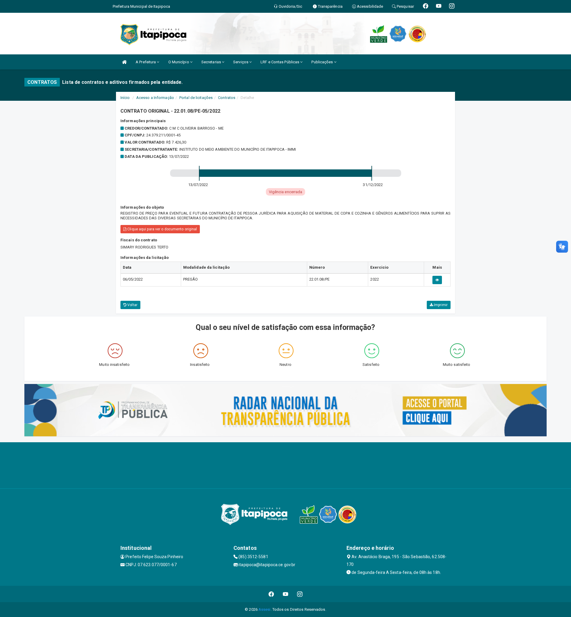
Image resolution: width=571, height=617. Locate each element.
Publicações (322, 62)
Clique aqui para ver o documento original (161, 229)
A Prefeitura (146, 62)
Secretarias (211, 62)
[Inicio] (124, 62)
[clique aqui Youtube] (285, 594)
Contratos (226, 97)
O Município (179, 62)
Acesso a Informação (155, 97)
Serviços (241, 62)
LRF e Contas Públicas (280, 62)
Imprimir (440, 305)
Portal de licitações (196, 97)
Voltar (131, 305)
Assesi (264, 609)
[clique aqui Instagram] (300, 594)
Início (125, 97)
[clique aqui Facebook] (271, 594)
